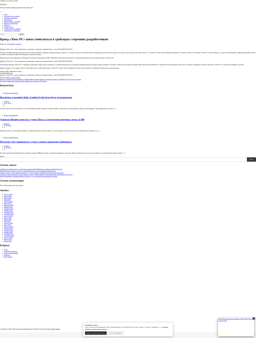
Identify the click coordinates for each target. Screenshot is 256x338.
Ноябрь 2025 (8, 210)
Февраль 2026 (8, 205)
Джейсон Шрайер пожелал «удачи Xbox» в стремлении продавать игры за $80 (42, 119)
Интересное (8, 20)
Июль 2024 (8, 239)
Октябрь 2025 (8, 212)
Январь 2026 (8, 207)
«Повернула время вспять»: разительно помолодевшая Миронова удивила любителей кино (31, 169)
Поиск (2, 156)
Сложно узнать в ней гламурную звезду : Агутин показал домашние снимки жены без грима (31, 173)
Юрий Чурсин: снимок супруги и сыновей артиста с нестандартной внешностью (28, 171)
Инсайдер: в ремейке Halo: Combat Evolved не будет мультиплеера (36, 97)
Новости (7, 25)
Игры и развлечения (13, 77)
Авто (6, 14)
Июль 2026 (8, 196)
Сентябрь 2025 (9, 214)
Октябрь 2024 (8, 234)
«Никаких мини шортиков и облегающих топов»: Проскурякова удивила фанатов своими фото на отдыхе (36, 174)
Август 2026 (8, 194)
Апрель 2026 (8, 202)
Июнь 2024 (8, 241)
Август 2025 (8, 216)
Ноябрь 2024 (8, 232)
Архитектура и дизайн (11, 16)
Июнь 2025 (8, 219)
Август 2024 (8, 237)
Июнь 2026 (8, 198)
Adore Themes (55, 329)
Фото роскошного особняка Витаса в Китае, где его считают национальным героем (28, 176)
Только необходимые (115, 333)
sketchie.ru (3, 4)
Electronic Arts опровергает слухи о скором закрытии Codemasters (36, 141)
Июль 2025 (8, 218)
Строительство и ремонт (12, 29)
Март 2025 (7, 225)
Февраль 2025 (8, 227)
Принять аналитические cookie (95, 333)
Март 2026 (7, 203)
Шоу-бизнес (8, 257)
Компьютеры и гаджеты (12, 21)
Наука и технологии (11, 23)
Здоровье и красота (10, 18)
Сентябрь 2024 (9, 236)
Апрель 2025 (8, 223)
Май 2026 (7, 200)
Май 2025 (7, 221)
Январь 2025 (8, 228)
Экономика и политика (12, 30)
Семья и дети (8, 27)
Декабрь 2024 (8, 230)
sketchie (18, 44)
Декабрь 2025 (8, 209)
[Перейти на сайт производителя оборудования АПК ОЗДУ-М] (236, 327)
